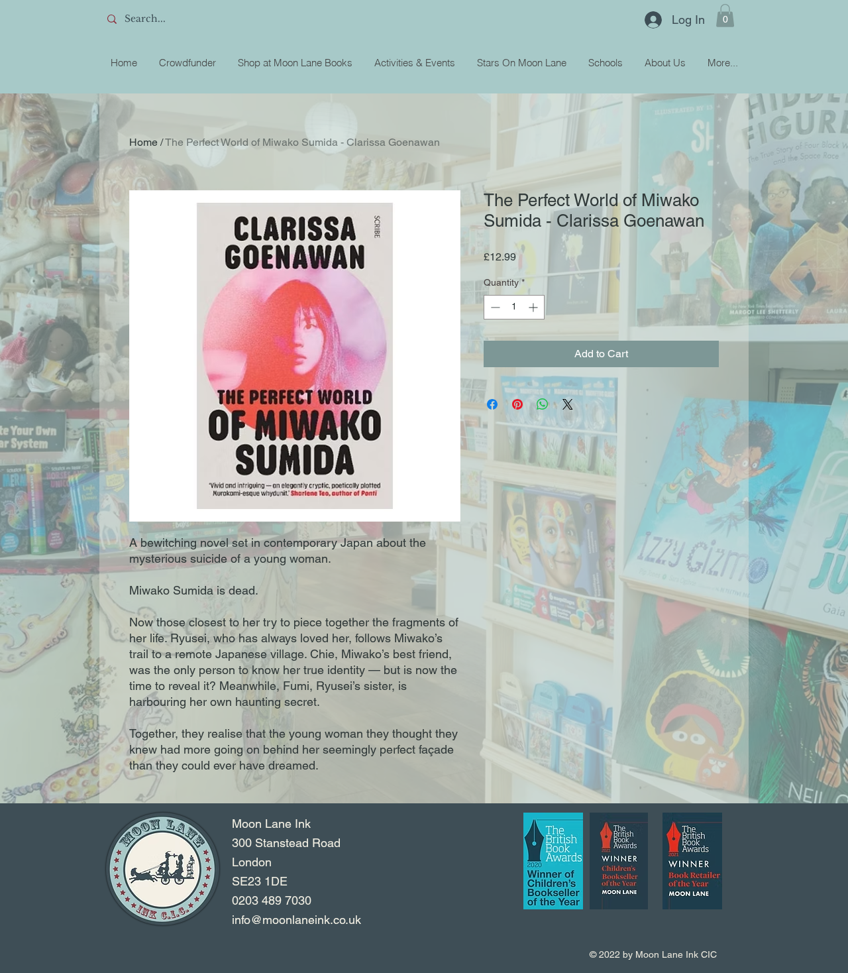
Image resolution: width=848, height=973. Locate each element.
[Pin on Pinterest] (517, 404)
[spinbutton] (514, 307)
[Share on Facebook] (492, 404)
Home (143, 142)
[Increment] (534, 307)
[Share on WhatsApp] (543, 404)
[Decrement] (494, 307)
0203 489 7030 (271, 900)
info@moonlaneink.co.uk (296, 920)
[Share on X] (568, 404)
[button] (725, 15)
